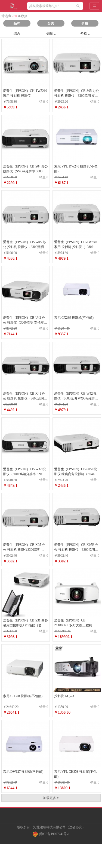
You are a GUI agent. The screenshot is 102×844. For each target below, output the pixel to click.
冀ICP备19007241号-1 (54, 834)
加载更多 (50, 798)
